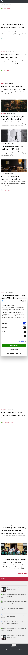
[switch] (24, 327)
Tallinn (3, 52)
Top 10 (2, 84)
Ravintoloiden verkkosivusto (14, 648)
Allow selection (14, 349)
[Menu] (26, 1)
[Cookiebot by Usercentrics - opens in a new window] (20, 301)
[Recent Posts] (20, 585)
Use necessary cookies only (14, 353)
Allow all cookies (14, 345)
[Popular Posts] (7, 585)
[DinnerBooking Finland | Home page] (8, 1)
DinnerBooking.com (14, 646)
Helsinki (3, 22)
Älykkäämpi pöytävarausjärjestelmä (14, 649)
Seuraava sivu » (22, 573)
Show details (20, 341)
